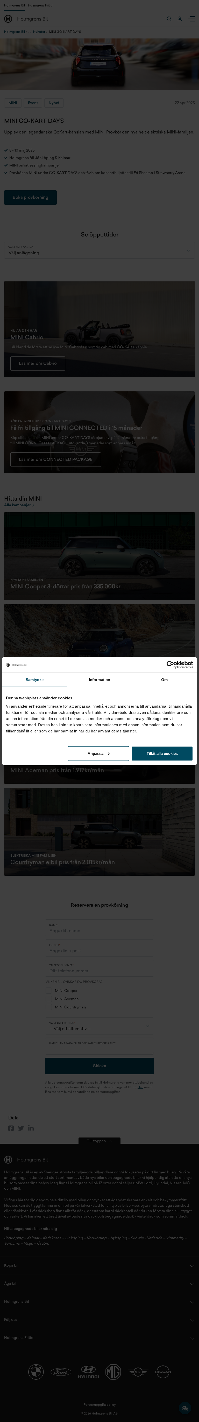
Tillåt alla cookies (162, 753)
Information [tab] (99, 679)
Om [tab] (164, 679)
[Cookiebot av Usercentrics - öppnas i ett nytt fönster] (170, 665)
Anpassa (95, 753)
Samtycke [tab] (35, 679)
